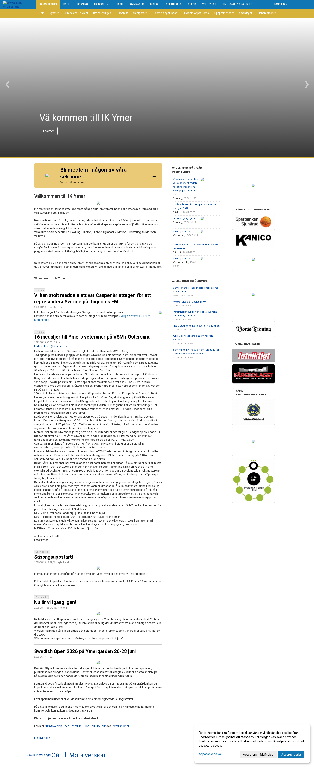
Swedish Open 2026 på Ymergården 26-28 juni (85, 651)
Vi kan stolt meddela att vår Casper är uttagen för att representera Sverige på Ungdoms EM (186, 187)
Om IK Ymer (49, 4)
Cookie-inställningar (39, 755)
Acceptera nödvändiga (258, 754)
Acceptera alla (291, 754)
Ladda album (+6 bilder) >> (50, 346)
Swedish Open (121, 726)
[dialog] (252, 743)
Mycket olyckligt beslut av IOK (189, 301)
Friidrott (100, 4)
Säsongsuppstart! (53, 557)
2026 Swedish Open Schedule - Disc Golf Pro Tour (75, 726)
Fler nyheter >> (43, 737)
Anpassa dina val (210, 754)
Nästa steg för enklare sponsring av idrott (196, 325)
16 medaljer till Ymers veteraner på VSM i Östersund (92, 337)
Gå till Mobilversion (78, 755)
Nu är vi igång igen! (55, 602)
